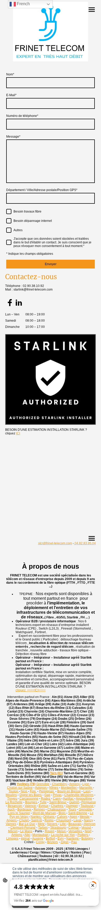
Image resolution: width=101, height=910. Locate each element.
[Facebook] (9, 302)
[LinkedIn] (18, 302)
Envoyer (50, 264)
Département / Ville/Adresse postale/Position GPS (41, 190)
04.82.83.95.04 (85, 543)
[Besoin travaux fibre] (8, 211)
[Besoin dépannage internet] (8, 220)
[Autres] (8, 230)
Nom (10, 74)
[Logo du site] (50, 31)
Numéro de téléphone (22, 116)
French (23, 4)
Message (13, 136)
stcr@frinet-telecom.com (55, 543)
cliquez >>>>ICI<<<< (31, 690)
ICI (18, 433)
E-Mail (11, 95)
